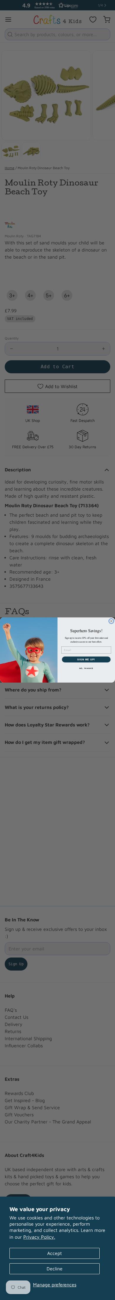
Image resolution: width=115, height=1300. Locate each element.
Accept (54, 1253)
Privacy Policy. (39, 1237)
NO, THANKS (86, 668)
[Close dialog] (111, 621)
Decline (55, 1268)
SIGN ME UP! (86, 659)
